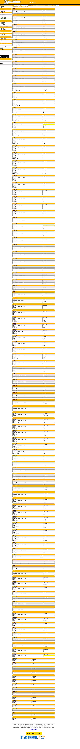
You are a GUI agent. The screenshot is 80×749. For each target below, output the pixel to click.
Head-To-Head (3, 13)
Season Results (3, 17)
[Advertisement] (53, 2)
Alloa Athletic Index (3, 6)
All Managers (3, 28)
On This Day (3, 11)
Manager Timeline (3, 29)
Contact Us (31, 729)
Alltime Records (3, 38)
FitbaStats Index (3, 7)
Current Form (3, 34)
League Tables (3, 24)
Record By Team (3, 18)
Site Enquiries (36, 729)
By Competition (3, 22)
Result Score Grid (3, 16)
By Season (2, 23)
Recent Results (3, 35)
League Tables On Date (4, 25)
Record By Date (3, 19)
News (2, 10)
